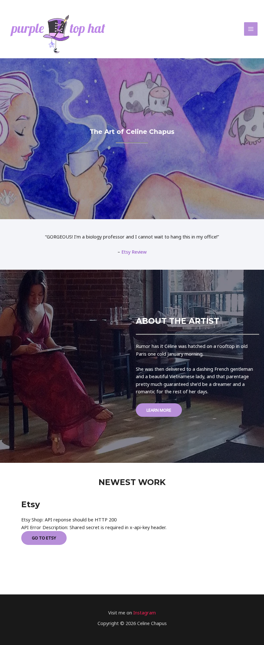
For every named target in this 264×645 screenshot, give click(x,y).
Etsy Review (133, 251)
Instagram (144, 612)
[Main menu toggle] (251, 29)
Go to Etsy (44, 538)
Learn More (158, 410)
